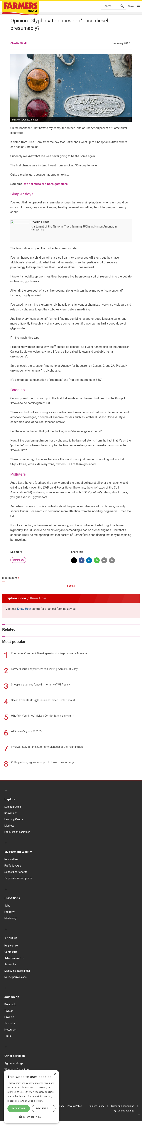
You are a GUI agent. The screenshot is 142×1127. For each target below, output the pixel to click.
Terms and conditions (122, 1106)
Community (18, 560)
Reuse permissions (15, 977)
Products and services (17, 831)
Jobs (7, 905)
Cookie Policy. (35, 1100)
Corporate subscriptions (18, 878)
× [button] (55, 1074)
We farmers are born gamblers (46, 184)
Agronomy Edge (13, 1063)
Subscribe (10, 964)
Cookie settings (126, 1110)
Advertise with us (14, 958)
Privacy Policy (74, 1106)
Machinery (10, 918)
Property (9, 911)
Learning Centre (13, 819)
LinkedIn (9, 1017)
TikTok (8, 1035)
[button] (31, 1117)
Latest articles (12, 806)
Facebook (10, 1004)
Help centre (11, 945)
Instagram (10, 1029)
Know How (24, 609)
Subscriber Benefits (15, 871)
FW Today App (12, 865)
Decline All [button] (43, 1108)
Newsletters (11, 859)
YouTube (9, 1023)
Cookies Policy (96, 1106)
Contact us (10, 951)
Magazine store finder (17, 970)
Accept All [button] (19, 1108)
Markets (9, 825)
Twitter (8, 1010)
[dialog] (31, 1096)
